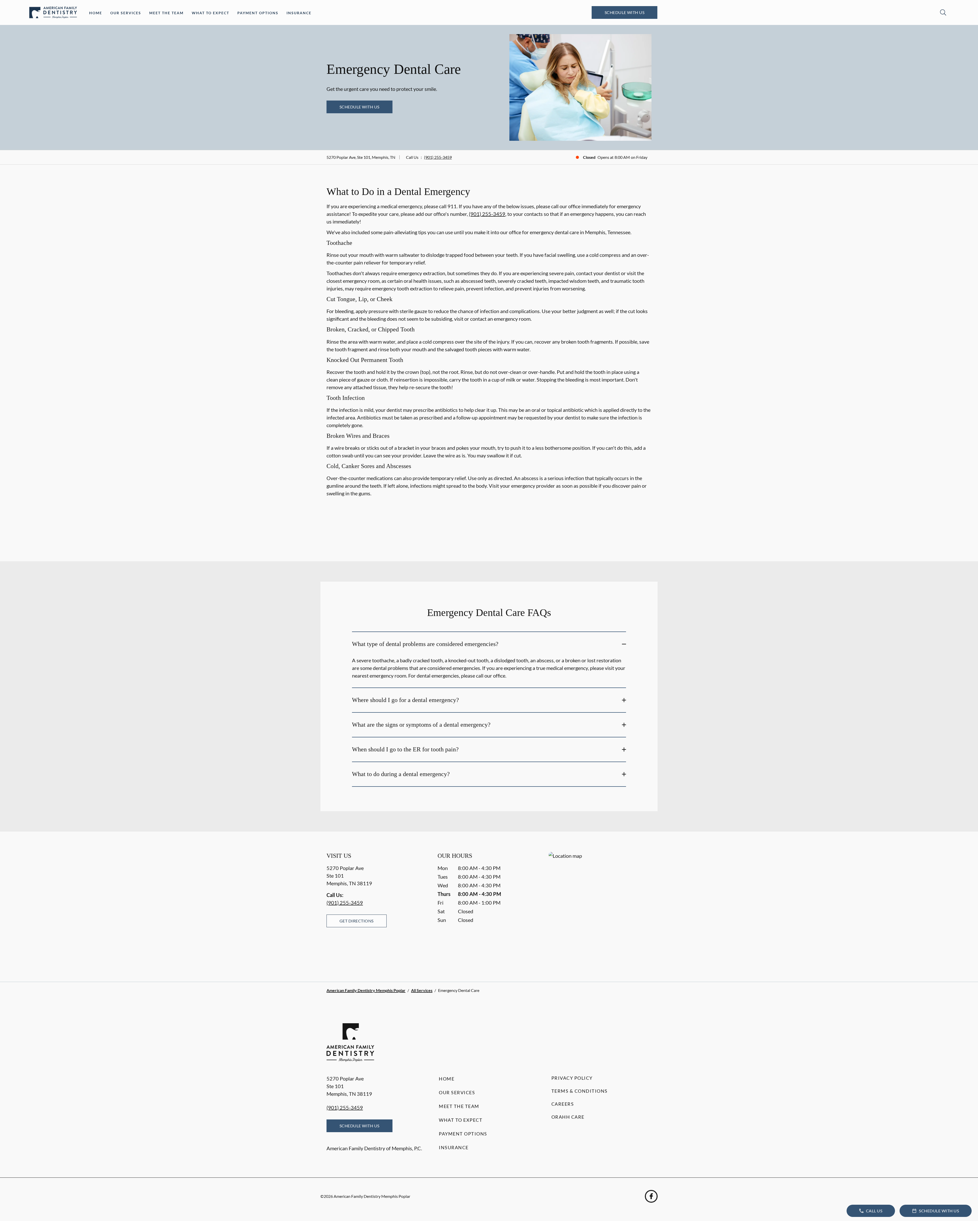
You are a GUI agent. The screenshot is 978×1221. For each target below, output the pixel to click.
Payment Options (257, 13)
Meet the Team (166, 13)
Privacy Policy (572, 1078)
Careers (562, 1104)
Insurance (299, 13)
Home (95, 13)
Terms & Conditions (579, 1091)
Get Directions (356, 920)
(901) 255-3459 (438, 157)
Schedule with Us (625, 12)
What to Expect (210, 13)
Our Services (125, 13)
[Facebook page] (651, 1196)
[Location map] (600, 906)
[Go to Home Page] (53, 13)
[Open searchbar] (943, 12)
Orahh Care (568, 1117)
